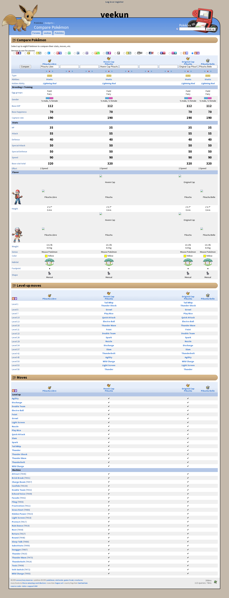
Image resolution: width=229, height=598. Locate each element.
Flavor (15, 172)
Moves (22, 377)
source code (16, 586)
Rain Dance (17, 525)
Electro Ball (109, 321)
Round (15, 537)
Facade (15, 497)
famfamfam (83, 583)
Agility (108, 357)
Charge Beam (18, 482)
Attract (16, 473)
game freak (69, 580)
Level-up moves (29, 285)
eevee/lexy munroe (24, 580)
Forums (36, 33)
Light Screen (108, 365)
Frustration (18, 505)
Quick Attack (108, 317)
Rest (14, 529)
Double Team (109, 333)
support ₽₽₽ (32, 586)
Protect (16, 521)
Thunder (109, 369)
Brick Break (18, 478)
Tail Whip (108, 302)
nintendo (59, 580)
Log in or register (114, 1)
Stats (15, 122)
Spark (109, 337)
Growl (109, 309)
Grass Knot (17, 509)
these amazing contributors (34, 583)
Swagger (16, 549)
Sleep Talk (17, 541)
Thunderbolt (108, 353)
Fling (14, 501)
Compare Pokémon (31, 40)
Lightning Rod (49, 83)
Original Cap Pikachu (188, 62)
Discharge (109, 345)
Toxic (14, 565)
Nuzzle (108, 341)
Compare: (25, 66)
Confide (16, 485)
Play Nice (108, 313)
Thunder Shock (109, 305)
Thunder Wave (109, 325)
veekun (114, 14)
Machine (16, 470)
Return (15, 533)
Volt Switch (18, 569)
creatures (78, 580)
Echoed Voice (18, 493)
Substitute (17, 545)
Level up (16, 394)
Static (49, 79)
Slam (108, 349)
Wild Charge (109, 361)
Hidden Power (19, 513)
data (24, 586)
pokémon (51, 580)
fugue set (59, 583)
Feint (109, 329)
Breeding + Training (22, 87)
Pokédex (38, 22)
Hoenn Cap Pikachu (108, 62)
